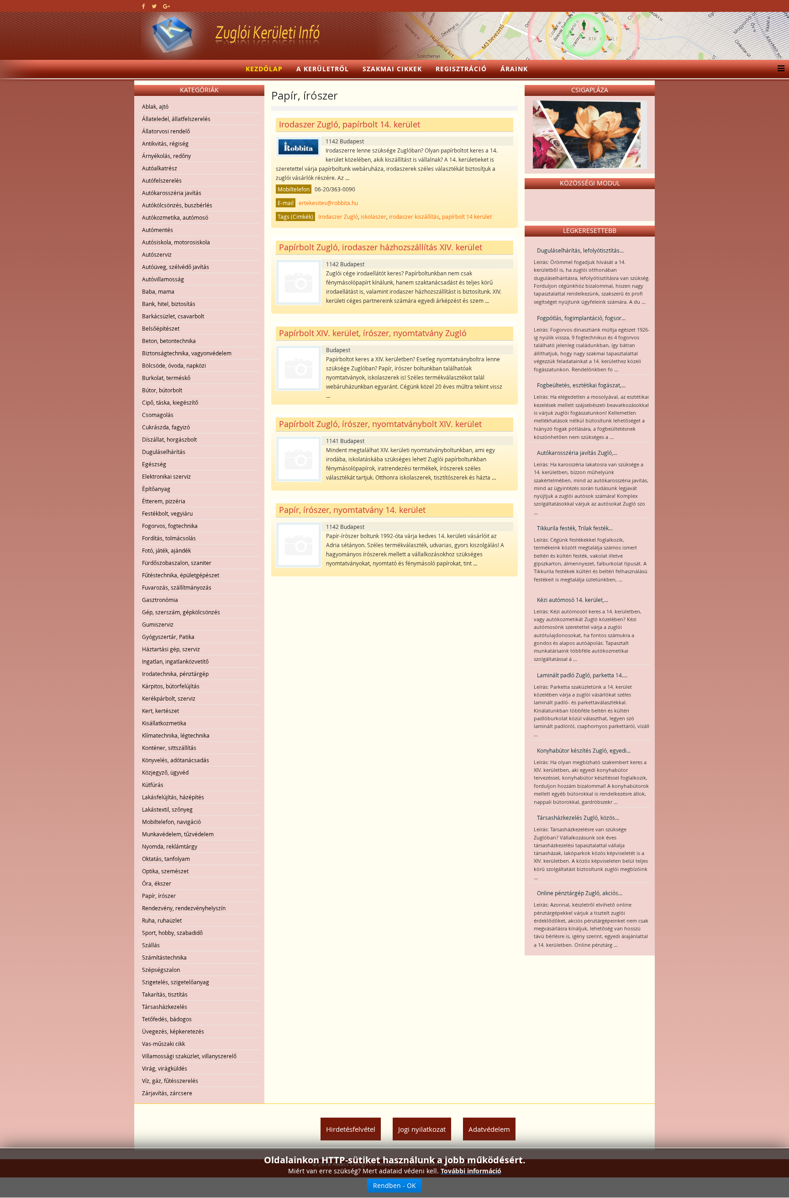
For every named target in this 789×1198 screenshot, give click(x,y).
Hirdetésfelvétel (350, 1129)
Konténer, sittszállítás (169, 747)
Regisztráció (461, 68)
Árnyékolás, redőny (166, 155)
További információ (471, 1170)
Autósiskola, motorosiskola (176, 242)
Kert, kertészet (160, 710)
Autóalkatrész (159, 168)
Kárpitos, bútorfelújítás (171, 686)
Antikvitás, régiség (165, 143)
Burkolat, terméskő (166, 377)
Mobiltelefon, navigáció (171, 821)
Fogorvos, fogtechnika (170, 525)
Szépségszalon (161, 969)
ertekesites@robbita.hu (328, 202)
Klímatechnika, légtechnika (176, 735)
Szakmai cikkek (392, 68)
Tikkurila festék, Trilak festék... (575, 528)
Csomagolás (158, 414)
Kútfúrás (152, 784)
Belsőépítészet (160, 328)
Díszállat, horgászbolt (169, 439)
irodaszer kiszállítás (414, 216)
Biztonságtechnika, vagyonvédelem (186, 353)
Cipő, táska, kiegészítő (170, 402)
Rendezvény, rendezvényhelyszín (184, 908)
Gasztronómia (160, 599)
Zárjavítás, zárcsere (167, 1093)
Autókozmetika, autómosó (175, 217)
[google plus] (166, 6)
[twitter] (154, 6)
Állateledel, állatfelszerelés (176, 118)
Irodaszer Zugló (338, 216)
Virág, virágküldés (164, 1068)
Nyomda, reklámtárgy (169, 846)
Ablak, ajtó (155, 106)
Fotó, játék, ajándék (166, 550)
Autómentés (157, 229)
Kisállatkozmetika (164, 723)
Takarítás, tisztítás (165, 994)
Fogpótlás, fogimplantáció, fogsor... (581, 318)
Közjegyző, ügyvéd (165, 772)
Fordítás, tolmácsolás (169, 538)
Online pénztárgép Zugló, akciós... (579, 893)
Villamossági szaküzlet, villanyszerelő (189, 1056)
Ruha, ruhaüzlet (162, 920)
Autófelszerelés (162, 180)
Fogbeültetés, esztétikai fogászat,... (581, 385)
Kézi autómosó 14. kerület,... (572, 599)
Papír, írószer (159, 895)
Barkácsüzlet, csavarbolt (173, 316)
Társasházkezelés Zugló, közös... (578, 817)
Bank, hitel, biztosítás (168, 303)
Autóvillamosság (163, 279)
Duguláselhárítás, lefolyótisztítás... (580, 250)
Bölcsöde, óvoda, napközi (174, 365)
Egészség (154, 464)
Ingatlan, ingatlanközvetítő (175, 661)
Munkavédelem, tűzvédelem (178, 834)
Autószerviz (157, 254)
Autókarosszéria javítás (171, 192)
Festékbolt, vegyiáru (167, 513)
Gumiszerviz (158, 624)
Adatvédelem (489, 1129)
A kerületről (322, 68)
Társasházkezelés (164, 1006)
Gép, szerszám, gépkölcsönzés (181, 612)
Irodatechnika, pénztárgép (175, 673)
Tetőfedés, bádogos (167, 1019)
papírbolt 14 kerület (467, 216)
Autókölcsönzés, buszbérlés (177, 205)
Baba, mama (158, 291)
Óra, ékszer (156, 883)
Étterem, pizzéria (163, 501)
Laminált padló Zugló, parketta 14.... (582, 675)
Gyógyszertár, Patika (168, 636)
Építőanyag (156, 488)
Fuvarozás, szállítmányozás (176, 587)
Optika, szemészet (165, 871)
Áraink (514, 68)
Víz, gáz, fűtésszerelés (170, 1080)
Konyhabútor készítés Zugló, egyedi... (584, 750)
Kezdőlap (264, 68)
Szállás (151, 945)
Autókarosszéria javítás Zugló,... (577, 452)
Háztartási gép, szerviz (171, 649)
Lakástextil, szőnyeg (167, 809)
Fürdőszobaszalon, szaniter (176, 562)
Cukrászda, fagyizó (166, 427)
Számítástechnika (164, 957)
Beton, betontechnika (169, 340)
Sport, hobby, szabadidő (172, 932)
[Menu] (778, 69)
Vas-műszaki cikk (163, 1043)
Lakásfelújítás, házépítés (173, 797)
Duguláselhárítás (163, 451)
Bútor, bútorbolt (162, 390)
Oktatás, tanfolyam (166, 858)
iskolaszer (373, 216)
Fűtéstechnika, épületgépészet (180, 575)
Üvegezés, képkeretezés (173, 1031)
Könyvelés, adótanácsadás (175, 760)
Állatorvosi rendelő (166, 131)
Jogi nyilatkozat (422, 1129)
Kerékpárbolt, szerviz (168, 698)
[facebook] (143, 6)
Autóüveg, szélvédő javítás (175, 266)
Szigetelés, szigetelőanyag (175, 982)
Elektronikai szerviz (166, 476)
